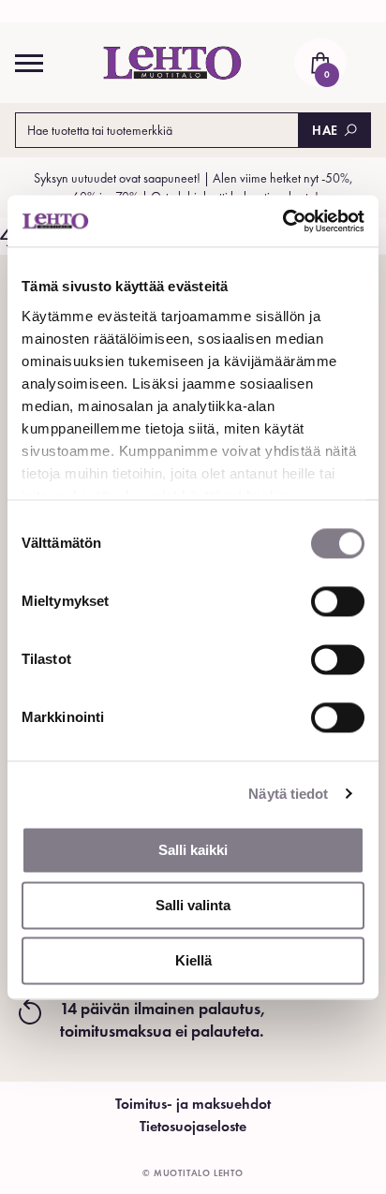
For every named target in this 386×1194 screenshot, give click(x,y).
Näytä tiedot (288, 794)
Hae (325, 130)
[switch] (337, 601)
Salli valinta (193, 905)
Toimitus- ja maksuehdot (193, 1103)
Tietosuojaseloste (193, 1126)
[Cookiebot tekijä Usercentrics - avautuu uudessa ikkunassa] (282, 221)
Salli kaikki (193, 850)
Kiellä (193, 960)
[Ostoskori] (320, 62)
